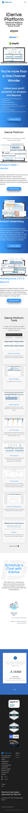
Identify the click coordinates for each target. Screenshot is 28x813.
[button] (12, 689)
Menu (25, 2)
